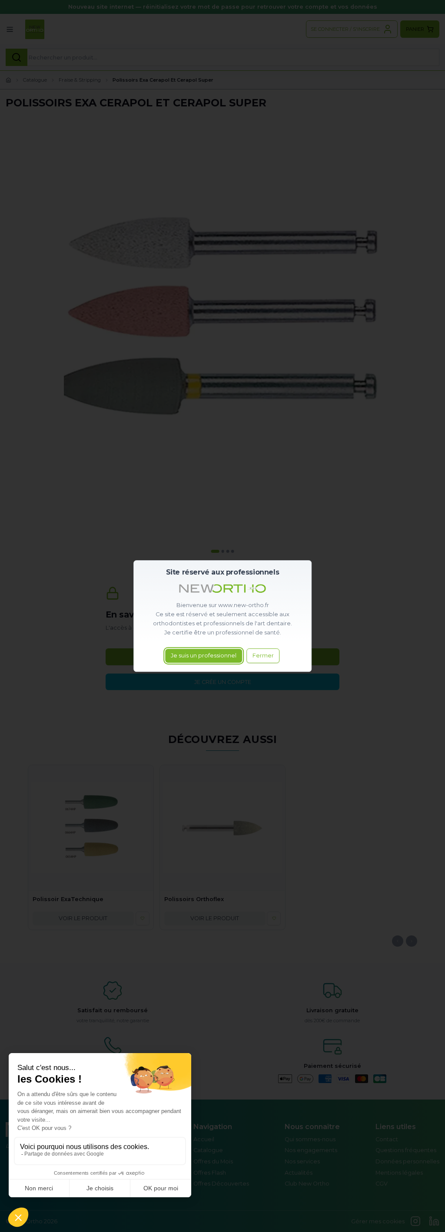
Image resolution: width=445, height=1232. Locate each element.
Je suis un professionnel (203, 656)
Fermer (263, 656)
